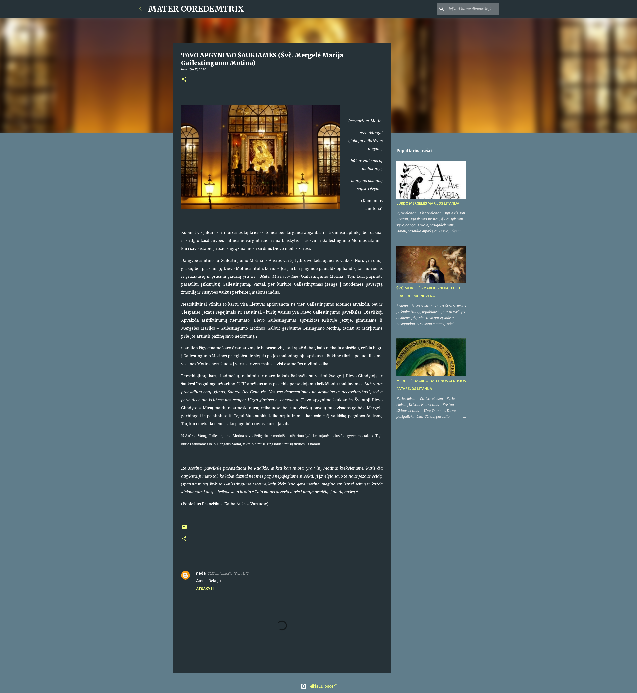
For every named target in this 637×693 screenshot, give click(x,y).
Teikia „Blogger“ (322, 686)
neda (201, 573)
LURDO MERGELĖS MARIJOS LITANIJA (427, 203)
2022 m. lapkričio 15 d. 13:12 (228, 573)
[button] (184, 79)
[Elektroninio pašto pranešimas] (184, 528)
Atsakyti (205, 589)
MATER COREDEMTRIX (196, 9)
